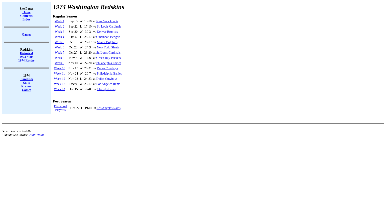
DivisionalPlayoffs (60, 108)
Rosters (26, 86)
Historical (26, 53)
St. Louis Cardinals (109, 26)
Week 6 (59, 47)
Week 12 (59, 78)
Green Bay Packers (108, 57)
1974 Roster (26, 60)
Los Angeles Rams (108, 84)
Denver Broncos (107, 31)
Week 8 (59, 57)
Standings (26, 79)
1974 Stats (26, 56)
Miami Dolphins (107, 42)
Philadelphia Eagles (108, 63)
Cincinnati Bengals (108, 37)
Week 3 (59, 31)
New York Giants (107, 21)
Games (26, 90)
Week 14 (59, 89)
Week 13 (59, 84)
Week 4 (59, 37)
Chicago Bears (106, 89)
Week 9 (59, 63)
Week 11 (59, 73)
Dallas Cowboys (107, 68)
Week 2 (59, 26)
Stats (26, 82)
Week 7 (59, 52)
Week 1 (59, 21)
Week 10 (59, 68)
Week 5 (59, 42)
